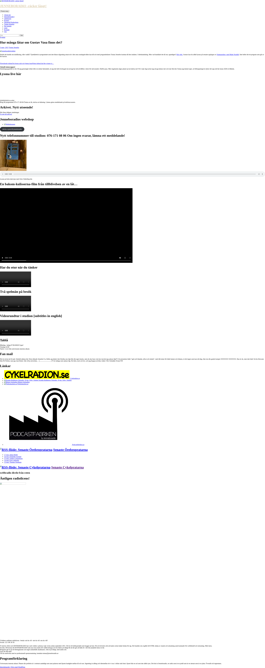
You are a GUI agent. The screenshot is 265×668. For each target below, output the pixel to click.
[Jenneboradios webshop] (9, 124)
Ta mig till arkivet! (6, 114)
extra (5, 28)
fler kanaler (7, 26)
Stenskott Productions (11, 22)
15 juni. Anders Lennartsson (13, 458)
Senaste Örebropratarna (70, 450)
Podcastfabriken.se (78, 445)
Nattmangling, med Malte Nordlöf (228, 54)
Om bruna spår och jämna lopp (16, 63)
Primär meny (4, 11)
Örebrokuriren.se (22, 384)
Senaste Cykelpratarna (67, 467)
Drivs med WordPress (18, 667)
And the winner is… (43, 63)
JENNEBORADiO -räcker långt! (23, 6)
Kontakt (6, 30)
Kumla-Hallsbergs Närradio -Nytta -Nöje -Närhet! (55, 380)
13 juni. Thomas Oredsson (12, 462)
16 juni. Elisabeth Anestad (12, 457)
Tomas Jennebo (9, 24)
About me (7, 15)
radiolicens (7, 18)
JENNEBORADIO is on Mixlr (7, 100)
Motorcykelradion (23, 382)
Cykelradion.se (75, 378)
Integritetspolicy (9, 17)
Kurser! (6, 20)
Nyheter (2, 37)
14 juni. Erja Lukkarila (11, 460)
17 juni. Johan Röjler (11, 455)
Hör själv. (179, 54)
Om (5, 32)
